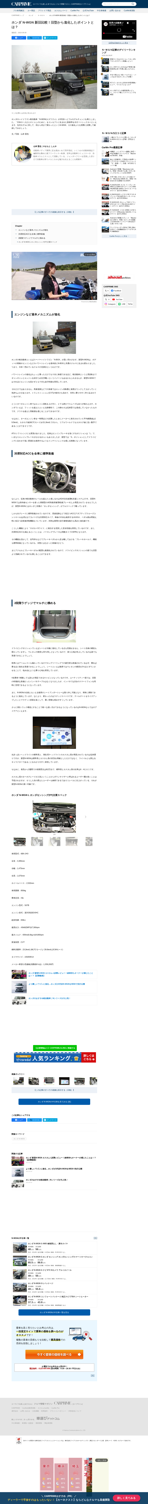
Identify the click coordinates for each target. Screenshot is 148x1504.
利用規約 (44, 1411)
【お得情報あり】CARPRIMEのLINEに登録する (55, 1048)
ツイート (36, 38)
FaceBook (117, 291)
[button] (86, 817)
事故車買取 (48, 1423)
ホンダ (31, 15)
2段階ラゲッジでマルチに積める (31, 238)
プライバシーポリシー (58, 1411)
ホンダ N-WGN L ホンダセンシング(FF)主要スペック (37, 242)
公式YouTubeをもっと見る (118, 43)
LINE (123, 304)
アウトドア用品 (44, 11)
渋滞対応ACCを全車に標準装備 (31, 234)
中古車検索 (101, 11)
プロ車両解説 (18, 11)
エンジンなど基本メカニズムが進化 (33, 230)
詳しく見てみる (126, 1498)
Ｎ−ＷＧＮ (41, 15)
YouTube (119, 299)
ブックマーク (51, 38)
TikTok (130, 304)
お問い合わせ (115, 11)
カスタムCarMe (43, 1408)
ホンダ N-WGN (19, 1139)
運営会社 (15, 1411)
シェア (20, 38)
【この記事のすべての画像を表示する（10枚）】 (54, 212)
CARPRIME (16, 1408)
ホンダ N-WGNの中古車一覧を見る (54, 1312)
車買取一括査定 (27, 1423)
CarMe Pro (75, 11)
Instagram (112, 304)
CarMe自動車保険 (28, 1408)
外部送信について (74, 1411)
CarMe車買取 (129, 11)
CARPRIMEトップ (18, 15)
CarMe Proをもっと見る (118, 236)
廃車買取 (39, 1423)
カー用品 (31, 11)
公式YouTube (88, 11)
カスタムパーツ (60, 11)
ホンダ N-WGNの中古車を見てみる (54, 1102)
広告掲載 (35, 1411)
